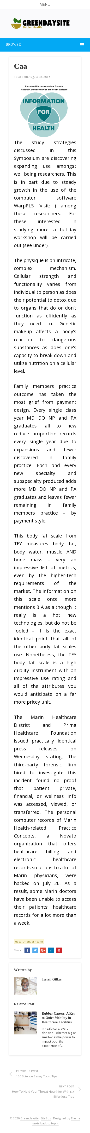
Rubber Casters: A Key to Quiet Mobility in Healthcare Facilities (58, 1018)
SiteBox (46, 1118)
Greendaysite (29, 1118)
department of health (29, 941)
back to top (48, 1123)
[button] (45, 4)
